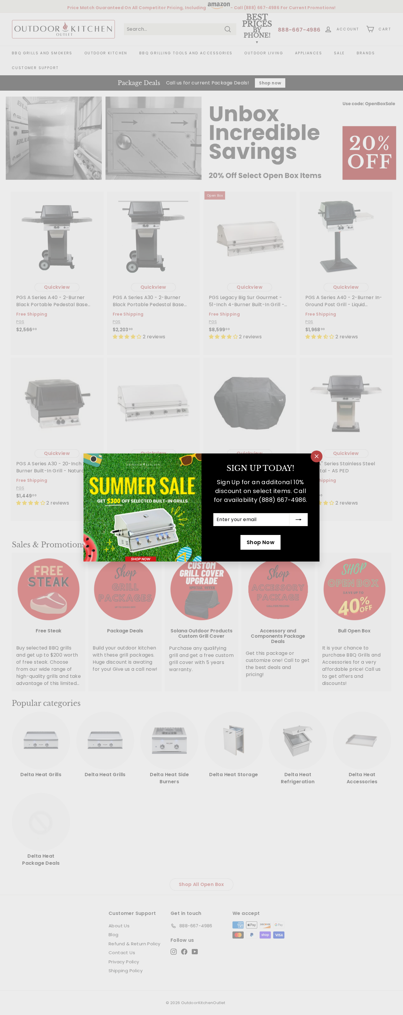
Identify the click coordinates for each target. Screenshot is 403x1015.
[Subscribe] (298, 519)
